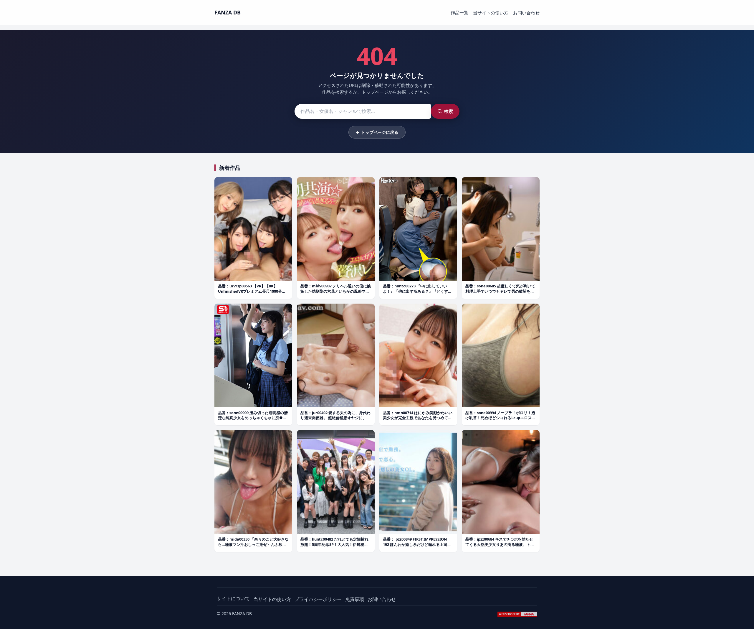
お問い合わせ (526, 13)
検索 (448, 111)
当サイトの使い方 (490, 13)
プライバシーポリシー (318, 599)
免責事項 (354, 599)
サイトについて (233, 598)
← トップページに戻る (377, 132)
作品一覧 (459, 12)
